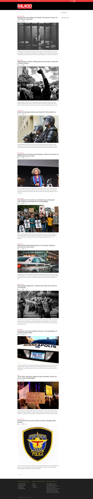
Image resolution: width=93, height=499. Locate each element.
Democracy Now (26, 157)
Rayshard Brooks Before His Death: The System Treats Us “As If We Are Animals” (37, 18)
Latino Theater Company (65, 17)
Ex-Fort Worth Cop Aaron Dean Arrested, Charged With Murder (36, 421)
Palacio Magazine (64, 12)
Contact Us (35, 487)
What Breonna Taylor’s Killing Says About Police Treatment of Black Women (37, 62)
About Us (34, 485)
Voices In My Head (37, 0)
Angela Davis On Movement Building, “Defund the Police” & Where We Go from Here (38, 155)
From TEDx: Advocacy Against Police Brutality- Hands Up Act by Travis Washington (37, 377)
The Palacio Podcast (20, 0)
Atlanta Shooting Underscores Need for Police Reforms (36, 112)
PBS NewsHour (26, 113)
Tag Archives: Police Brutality (24, 12)
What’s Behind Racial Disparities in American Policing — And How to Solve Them (36, 246)
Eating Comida (32, 0)
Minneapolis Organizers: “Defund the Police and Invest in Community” (37, 286)
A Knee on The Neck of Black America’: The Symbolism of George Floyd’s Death (37, 332)
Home (34, 483)
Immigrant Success (26, 0)
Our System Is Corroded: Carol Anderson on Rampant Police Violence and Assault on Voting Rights (36, 200)
